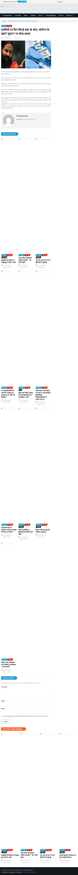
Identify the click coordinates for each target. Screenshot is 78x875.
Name (3, 701)
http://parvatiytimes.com (29, 119)
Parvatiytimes (8, 37)
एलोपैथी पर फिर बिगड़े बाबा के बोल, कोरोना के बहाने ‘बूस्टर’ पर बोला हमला (22, 21)
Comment (4, 687)
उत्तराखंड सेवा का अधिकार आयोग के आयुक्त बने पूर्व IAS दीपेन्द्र (9, 529)
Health (40, 15)
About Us (69, 15)
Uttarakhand (7, 15)
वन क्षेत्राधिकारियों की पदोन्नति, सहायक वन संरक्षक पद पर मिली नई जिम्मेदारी (8, 393)
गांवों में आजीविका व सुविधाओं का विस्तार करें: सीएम (25, 532)
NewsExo (26, 872)
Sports (61, 15)
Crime (25, 15)
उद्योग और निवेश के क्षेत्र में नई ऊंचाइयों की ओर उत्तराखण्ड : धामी (25, 395)
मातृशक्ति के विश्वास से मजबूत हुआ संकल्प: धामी (8, 261)
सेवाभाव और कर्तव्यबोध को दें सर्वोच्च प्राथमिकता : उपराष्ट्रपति (8, 664)
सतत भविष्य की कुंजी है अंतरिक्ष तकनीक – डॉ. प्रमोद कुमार (25, 260)
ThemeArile (34, 872)
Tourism (33, 15)
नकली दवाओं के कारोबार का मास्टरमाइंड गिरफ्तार (67, 856)
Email (3, 708)
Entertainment (51, 15)
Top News (18, 15)
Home (4, 21)
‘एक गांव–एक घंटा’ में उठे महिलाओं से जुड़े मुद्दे (43, 261)
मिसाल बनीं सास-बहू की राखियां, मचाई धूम (43, 531)
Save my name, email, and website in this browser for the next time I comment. (25, 716)
